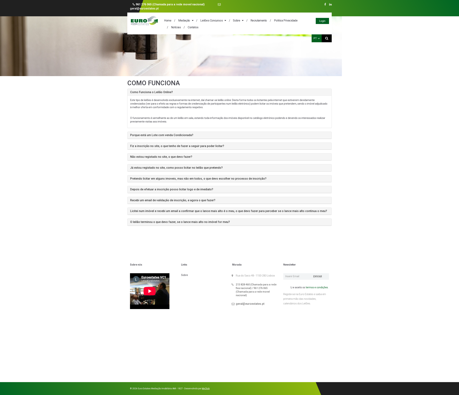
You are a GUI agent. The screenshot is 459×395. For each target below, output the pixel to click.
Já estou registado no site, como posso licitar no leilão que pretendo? (176, 167)
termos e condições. (317, 287)
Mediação (184, 20)
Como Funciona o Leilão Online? (151, 92)
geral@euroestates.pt (250, 303)
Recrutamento (258, 20)
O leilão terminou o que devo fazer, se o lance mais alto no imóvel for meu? (180, 222)
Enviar (317, 276)
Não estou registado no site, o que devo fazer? (161, 156)
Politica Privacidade (286, 20)
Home (167, 20)
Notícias (176, 27)
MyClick (206, 388)
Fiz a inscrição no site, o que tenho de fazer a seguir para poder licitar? (177, 146)
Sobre (236, 20)
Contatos (193, 27)
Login (322, 21)
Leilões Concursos (211, 20)
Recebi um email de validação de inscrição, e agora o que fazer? (172, 200)
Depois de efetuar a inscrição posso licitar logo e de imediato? (171, 189)
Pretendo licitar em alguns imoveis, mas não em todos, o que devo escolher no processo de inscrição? (198, 178)
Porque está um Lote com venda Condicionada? (161, 135)
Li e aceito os (309, 287)
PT (315, 38)
